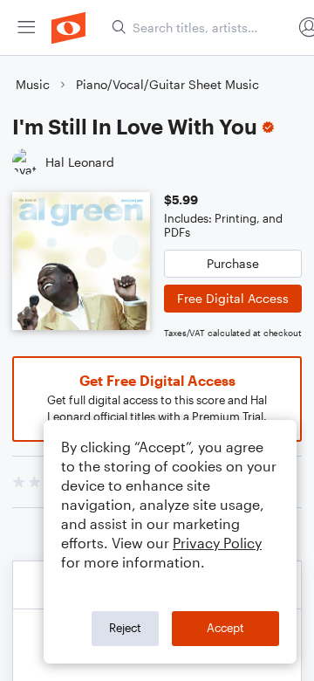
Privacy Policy (217, 542)
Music (33, 84)
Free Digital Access (233, 298)
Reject (125, 628)
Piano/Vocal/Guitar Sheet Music (167, 84)
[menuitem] (26, 27)
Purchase (233, 263)
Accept (225, 628)
